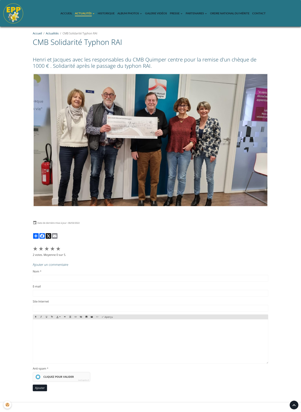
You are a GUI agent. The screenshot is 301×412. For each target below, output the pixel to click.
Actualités (83, 13)
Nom (36, 271)
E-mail (37, 286)
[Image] (86, 317)
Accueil (66, 13)
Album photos (128, 13)
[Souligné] (46, 317)
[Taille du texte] (52, 317)
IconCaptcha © (83, 380)
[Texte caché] (81, 317)
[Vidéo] (92, 317)
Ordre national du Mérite (229, 13)
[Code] (97, 317)
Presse (175, 13)
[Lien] (75, 317)
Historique (106, 13)
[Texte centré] (70, 317)
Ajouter (40, 388)
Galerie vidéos (156, 13)
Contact (259, 13)
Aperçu (108, 317)
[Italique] (41, 317)
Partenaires (195, 13)
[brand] (14, 13)
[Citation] (65, 317)
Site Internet (41, 301)
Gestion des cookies (150, 407)
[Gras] (35, 317)
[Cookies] (7, 405)
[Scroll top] (294, 405)
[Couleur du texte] (58, 317)
